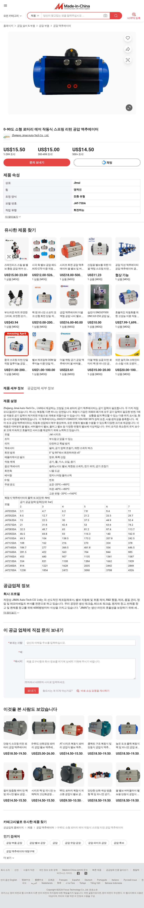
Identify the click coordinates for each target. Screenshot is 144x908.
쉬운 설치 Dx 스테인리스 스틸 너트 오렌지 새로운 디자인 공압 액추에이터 (127, 362)
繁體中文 (39, 879)
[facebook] (78, 873)
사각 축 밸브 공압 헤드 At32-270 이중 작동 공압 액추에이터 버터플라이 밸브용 (44, 267)
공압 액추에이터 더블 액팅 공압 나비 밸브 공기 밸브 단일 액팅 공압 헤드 (72, 314)
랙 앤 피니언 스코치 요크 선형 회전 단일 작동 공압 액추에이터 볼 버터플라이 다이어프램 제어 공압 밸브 (44, 314)
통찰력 (136, 869)
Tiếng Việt (95, 883)
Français (63, 879)
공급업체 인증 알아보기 (117, 869)
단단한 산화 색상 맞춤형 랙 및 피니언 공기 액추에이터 (100, 794)
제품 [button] (33, 15)
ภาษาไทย (70, 883)
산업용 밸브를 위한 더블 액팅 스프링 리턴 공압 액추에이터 (100, 267)
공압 (55, 842)
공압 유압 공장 (73, 842)
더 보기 (8, 857)
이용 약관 (69, 896)
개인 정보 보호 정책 (48, 869)
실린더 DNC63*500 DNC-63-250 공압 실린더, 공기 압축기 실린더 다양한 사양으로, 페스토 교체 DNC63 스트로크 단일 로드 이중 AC (100, 314)
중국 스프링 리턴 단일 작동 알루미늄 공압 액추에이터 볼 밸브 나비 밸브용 (16, 362)
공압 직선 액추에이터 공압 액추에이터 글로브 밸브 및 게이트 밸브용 (127, 267)
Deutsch (88, 879)
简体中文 (26, 879)
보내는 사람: (16, 642)
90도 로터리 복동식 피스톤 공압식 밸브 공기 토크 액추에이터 (72, 794)
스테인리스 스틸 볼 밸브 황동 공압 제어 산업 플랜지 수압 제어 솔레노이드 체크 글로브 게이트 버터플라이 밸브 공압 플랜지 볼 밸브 (16, 267)
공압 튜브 (119, 842)
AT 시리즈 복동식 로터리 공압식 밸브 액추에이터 (72, 747)
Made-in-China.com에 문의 (75, 869)
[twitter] (85, 873)
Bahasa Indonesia (113, 883)
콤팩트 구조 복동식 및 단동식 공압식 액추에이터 (100, 747)
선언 (16, 869)
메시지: (19, 661)
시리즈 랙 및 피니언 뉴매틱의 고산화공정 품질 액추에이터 (44, 794)
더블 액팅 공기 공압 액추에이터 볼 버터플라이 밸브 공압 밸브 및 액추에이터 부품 (72, 362)
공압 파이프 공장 (97, 842)
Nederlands (47, 883)
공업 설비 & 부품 (26, 25)
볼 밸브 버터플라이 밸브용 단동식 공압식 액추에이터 (128, 794)
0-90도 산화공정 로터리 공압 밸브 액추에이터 (43, 747)
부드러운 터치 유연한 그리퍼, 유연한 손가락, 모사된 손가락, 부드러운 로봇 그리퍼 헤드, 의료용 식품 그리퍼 (16, 314)
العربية (34, 883)
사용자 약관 (28, 869)
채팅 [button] (109, 162)
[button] (5, 6)
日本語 (51, 879)
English (13, 879)
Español (76, 879)
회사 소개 (5, 869)
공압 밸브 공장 (37, 842)
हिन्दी (59, 883)
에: (21, 652)
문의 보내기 (37, 162)
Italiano (115, 879)
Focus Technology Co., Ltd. (76, 889)
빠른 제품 (96, 869)
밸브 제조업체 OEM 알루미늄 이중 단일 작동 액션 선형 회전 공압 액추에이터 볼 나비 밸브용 (44, 362)
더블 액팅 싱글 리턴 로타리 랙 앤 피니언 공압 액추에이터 (100, 362)
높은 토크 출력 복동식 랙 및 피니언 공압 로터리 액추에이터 (128, 747)
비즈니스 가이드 (64, 873)
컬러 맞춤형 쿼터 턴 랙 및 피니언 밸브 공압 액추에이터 (16, 794)
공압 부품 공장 (14, 842)
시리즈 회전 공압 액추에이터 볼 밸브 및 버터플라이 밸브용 (72, 267)
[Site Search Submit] (116, 15)
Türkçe (83, 883)
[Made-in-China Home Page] (72, 6)
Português (102, 879)
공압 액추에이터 (62, 25)
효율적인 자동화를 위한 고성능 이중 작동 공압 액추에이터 (127, 314)
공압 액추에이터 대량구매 (20, 851)
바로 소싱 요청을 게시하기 (93, 690)
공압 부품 (44, 25)
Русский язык (130, 879)
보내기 (31, 690)
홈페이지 (8, 25)
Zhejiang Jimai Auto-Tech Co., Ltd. (30, 135)
